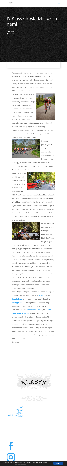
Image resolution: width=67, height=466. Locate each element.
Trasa (21, 407)
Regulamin (19, 409)
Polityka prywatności (15, 415)
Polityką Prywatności (20, 464)
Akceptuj (58, 463)
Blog (21, 406)
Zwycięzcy (19, 414)
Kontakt (20, 417)
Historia (20, 412)
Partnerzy (19, 410)
